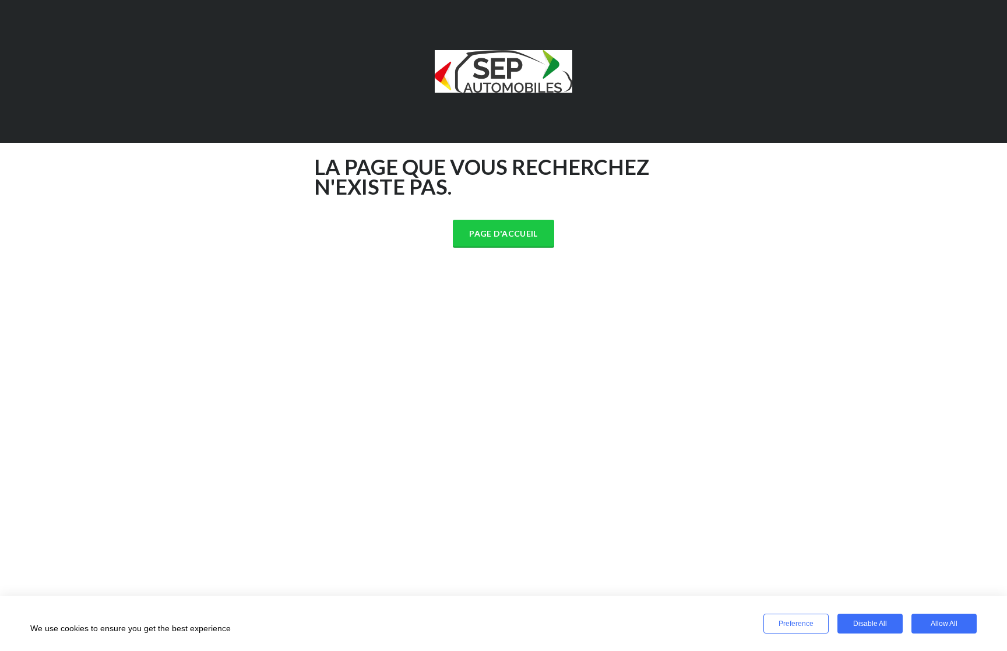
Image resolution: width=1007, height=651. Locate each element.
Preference (796, 624)
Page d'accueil (503, 233)
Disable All (870, 624)
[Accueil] (503, 70)
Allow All (944, 624)
